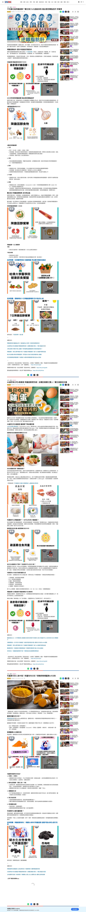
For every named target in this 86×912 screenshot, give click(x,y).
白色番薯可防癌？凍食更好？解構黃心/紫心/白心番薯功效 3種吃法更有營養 (26, 874)
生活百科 (71, 72)
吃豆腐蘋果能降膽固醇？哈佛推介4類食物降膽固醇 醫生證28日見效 (24, 357)
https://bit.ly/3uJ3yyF (36, 364)
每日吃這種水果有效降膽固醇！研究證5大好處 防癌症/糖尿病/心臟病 (24, 354)
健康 (11, 7)
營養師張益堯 (10, 718)
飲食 (71, 418)
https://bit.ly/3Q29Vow (38, 370)
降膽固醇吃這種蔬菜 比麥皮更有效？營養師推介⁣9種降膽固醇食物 (23, 869)
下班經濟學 (15, 334)
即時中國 (71, 26)
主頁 (8, 7)
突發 (71, 52)
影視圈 (71, 59)
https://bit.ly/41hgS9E (42, 367)
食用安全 (71, 39)
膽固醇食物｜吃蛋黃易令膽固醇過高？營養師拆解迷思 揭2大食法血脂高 (25, 648)
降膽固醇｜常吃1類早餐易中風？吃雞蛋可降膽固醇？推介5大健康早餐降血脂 (26, 351)
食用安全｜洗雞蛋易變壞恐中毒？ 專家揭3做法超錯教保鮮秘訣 (23, 651)
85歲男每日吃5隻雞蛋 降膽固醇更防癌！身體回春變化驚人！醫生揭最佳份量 (26, 346)
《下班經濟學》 (29, 51)
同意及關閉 (75, 909)
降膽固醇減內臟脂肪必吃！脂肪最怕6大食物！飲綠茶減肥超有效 (23, 343)
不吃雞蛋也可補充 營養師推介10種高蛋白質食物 (26, 483)
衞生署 (21, 334)
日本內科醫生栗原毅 (12, 426)
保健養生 (14, 7)
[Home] (8, 2)
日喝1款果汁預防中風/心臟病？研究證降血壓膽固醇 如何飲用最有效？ (24, 348)
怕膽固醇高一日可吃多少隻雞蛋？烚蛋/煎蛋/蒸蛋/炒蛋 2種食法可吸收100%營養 (27, 642)
